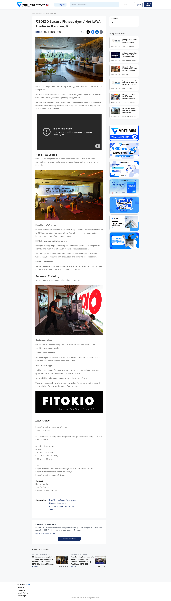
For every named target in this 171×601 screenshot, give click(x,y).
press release (36, 13)
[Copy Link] (101, 32)
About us (126, 5)
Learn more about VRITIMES (46, 533)
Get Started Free (69, 539)
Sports (52, 509)
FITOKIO (39, 32)
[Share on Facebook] (92, 32)
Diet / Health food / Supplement (62, 500)
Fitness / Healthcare (57, 503)
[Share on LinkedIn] (97, 32)
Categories (61, 5)
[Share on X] (88, 32)
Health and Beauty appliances (61, 506)
